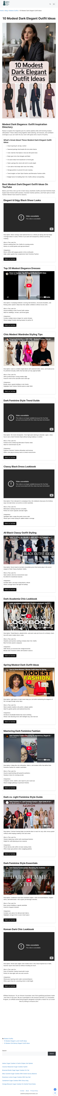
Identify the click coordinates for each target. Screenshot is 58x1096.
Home (2, 10)
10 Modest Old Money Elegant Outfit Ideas (17, 1043)
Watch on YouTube (10, 259)
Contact (22, 1090)
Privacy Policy (34, 1090)
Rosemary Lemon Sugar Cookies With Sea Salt (16, 1077)
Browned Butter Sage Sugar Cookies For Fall (15, 1070)
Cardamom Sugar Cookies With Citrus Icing (15, 1080)
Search (4, 1050)
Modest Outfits (13, 10)
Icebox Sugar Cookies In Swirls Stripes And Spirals (17, 1063)
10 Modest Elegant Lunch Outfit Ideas (15, 1041)
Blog (6, 10)
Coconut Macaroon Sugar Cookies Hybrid (14, 1067)
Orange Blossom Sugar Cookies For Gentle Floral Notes (19, 1084)
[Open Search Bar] (50, 4)
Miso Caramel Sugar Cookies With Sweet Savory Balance (19, 1073)
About (27, 1090)
